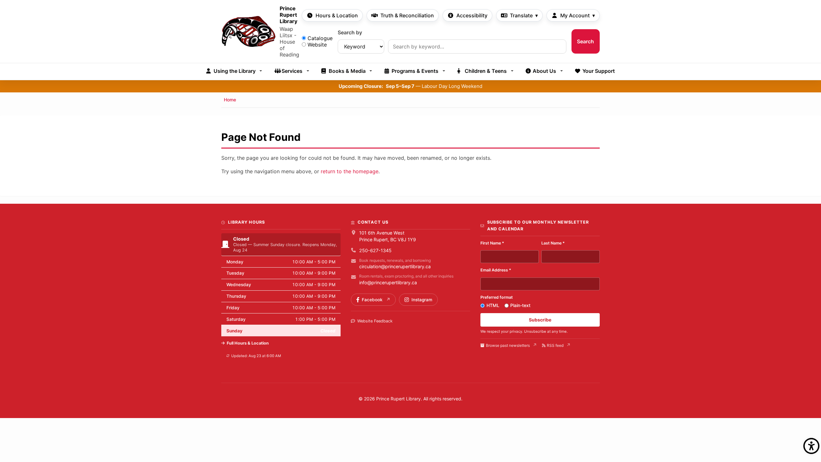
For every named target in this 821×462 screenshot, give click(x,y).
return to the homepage (349, 171)
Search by (350, 32)
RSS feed (555, 345)
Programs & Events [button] (415, 71)
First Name (492, 243)
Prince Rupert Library (288, 14)
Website (317, 44)
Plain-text (520, 305)
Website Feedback (375, 321)
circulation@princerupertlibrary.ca (395, 266)
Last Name (553, 243)
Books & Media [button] (347, 71)
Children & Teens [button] (486, 71)
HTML (493, 305)
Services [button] (292, 71)
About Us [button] (544, 71)
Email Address (495, 270)
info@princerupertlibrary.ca (388, 282)
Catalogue (320, 38)
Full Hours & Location (248, 343)
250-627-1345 (375, 250)
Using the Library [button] (235, 71)
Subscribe (540, 319)
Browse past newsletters (508, 345)
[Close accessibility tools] (811, 446)
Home (230, 99)
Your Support (598, 71)
